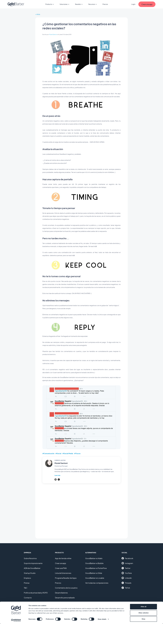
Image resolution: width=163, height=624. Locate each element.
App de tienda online (63, 558)
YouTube (128, 573)
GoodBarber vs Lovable (94, 578)
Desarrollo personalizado (65, 598)
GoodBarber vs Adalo (93, 558)
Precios (105, 4)
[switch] (58, 619)
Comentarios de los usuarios (66, 588)
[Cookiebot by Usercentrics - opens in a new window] (16, 620)
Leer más (57, 475)
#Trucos (77, 453)
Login (133, 4)
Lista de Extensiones (63, 573)
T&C (25, 588)
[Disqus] (81, 509)
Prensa (26, 583)
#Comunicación (48, 453)
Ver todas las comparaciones (96, 583)
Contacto (28, 598)
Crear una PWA (61, 568)
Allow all (143, 606)
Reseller (78, 4)
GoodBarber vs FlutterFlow (96, 568)
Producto (48, 4)
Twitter (127, 568)
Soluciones (64, 4)
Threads (128, 583)
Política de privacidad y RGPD (36, 593)
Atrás (38, 14)
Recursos (91, 4)
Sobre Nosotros (30, 558)
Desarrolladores (61, 593)
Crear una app (60, 563)
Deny (143, 619)
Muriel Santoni (53, 34)
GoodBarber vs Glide (93, 573)
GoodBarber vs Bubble (94, 563)
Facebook (129, 558)
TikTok (127, 588)
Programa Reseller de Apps (66, 578)
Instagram (129, 563)
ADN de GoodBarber (32, 568)
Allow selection (143, 613)
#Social (58, 453)
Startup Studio (30, 573)
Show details (102, 619)
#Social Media (67, 453)
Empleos (27, 578)
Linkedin (128, 578)
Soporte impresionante (33, 563)
